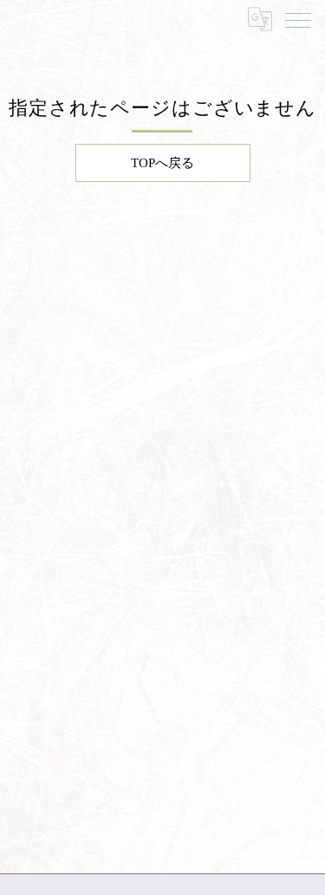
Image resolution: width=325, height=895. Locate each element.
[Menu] (298, 19)
